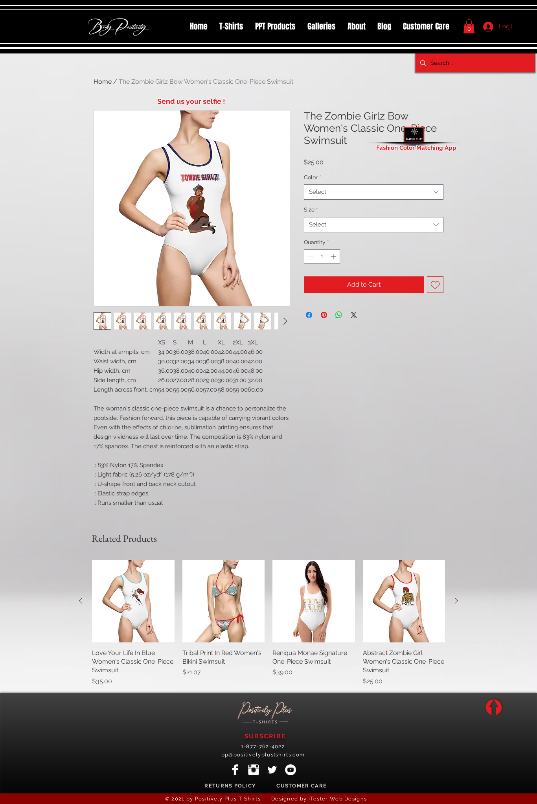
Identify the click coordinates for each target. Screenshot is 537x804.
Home (103, 81)
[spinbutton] (322, 256)
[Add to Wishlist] (435, 284)
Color (312, 177)
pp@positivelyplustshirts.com (263, 755)
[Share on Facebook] (309, 315)
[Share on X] (354, 315)
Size (311, 209)
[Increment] (334, 256)
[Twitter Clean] (272, 769)
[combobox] (373, 192)
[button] (275, 26)
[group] (268, 622)
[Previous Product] (80, 600)
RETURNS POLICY (230, 786)
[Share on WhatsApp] (339, 315)
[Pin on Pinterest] (324, 315)
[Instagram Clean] (253, 769)
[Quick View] (133, 601)
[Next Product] (456, 600)
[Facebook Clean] (235, 769)
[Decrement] (310, 256)
